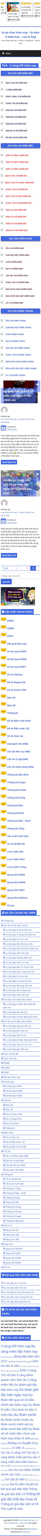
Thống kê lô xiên (16, 789)
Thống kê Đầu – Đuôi (19, 820)
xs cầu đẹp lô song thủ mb (18, 981)
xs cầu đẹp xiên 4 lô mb (17, 994)
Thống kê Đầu (15, 805)
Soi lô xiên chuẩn (22, 1484)
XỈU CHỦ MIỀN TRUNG (16, 320)
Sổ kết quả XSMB (16, 651)
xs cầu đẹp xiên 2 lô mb (17, 962)
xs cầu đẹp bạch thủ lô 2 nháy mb (21, 948)
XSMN (10, 628)
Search (6, 581)
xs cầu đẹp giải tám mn (16, 1049)
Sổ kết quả (9, 1081)
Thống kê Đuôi (15, 813)
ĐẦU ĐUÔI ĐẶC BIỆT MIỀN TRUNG (21, 368)
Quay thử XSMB (16, 874)
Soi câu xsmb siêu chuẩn (16, 925)
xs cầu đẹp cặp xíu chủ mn (18, 1044)
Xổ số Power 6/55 (16, 689)
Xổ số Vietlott (12, 1123)
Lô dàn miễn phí (6, 1448)
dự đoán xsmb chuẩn (15, 1419)
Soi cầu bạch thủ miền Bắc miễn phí (23, 1466)
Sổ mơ (10, 905)
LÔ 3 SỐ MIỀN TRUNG (15, 375)
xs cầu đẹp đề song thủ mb (18, 985)
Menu (8, 53)
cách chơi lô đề (11, 1053)
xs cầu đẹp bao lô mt (15, 1035)
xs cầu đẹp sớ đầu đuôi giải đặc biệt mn (19, 1006)
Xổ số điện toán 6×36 (15, 1146)
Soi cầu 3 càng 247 (13, 1452)
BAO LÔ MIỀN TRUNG (15, 341)
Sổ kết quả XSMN (17, 659)
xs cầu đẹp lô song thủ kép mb (20, 934)
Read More (8, 462)
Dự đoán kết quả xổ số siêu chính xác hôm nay (17, 1400)
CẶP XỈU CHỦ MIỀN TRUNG (18, 348)
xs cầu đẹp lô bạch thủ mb (18, 930)
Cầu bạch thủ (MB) (17, 743)
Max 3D (11, 697)
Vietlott (7, 1100)
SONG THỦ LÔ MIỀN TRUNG (18, 355)
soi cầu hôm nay (26, 1475)
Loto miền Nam (16, 859)
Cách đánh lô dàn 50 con (27, 1366)
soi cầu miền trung (33, 1480)
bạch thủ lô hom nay (7, 1357)
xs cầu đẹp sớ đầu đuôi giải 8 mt (21, 1039)
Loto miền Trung (16, 866)
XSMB (10, 620)
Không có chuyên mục (23, 1443)
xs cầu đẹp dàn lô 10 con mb (19, 967)
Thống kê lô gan (16, 782)
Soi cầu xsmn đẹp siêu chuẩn (18, 999)
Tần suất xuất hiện (18, 836)
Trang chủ (9, 920)
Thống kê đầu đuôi (17, 774)
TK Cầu (7, 1151)
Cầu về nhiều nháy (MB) (20, 766)
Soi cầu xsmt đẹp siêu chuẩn (18, 1021)
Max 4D (11, 705)
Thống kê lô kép (16, 797)
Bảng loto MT (12, 1230)
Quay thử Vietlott (17, 897)
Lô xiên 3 (17, 1448)
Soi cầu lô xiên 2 (16, 1479)
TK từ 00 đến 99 (16, 843)
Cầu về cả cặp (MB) (17, 759)
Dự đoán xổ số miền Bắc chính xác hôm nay (20, 1433)
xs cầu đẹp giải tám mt (16, 1030)
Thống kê (12, 712)
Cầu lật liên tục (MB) (18, 751)
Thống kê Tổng (15, 828)
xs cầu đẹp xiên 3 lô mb (17, 953)
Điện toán (8, 1132)
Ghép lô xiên (22, 1438)
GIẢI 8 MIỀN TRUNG (15, 334)
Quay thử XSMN (16, 882)
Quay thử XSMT (16, 890)
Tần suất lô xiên (12, 1509)
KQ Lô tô (8, 1225)
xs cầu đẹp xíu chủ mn (16, 1012)
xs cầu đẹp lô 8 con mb (16, 939)
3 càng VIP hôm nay (16, 1346)
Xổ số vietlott (15, 674)
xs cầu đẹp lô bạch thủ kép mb (19, 1292)
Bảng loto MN (12, 1234)
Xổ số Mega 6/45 (16, 682)
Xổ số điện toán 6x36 (19, 720)
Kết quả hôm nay (16, 643)
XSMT (10, 636)
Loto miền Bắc (15, 851)
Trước (5, 568)
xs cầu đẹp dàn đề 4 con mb (19, 944)
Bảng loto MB (12, 1239)
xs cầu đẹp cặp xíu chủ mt (18, 1026)
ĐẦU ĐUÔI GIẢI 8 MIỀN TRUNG (20, 361)
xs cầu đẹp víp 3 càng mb (17, 990)
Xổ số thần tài (15, 736)
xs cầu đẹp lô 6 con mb (16, 976)
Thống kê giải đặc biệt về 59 (19, 1504)
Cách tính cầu (10, 1058)
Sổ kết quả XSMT (16, 666)
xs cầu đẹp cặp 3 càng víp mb (19, 971)
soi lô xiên (5, 1484)
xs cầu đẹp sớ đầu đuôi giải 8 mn (21, 1016)
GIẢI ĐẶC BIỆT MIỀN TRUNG (18, 327)
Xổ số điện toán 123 (18, 728)
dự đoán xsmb (25, 1414)
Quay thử (8, 1244)
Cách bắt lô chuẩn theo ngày (19, 1361)
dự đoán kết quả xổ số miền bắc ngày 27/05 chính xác (18, 395)
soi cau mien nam (30, 1448)
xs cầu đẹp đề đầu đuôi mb (18, 957)
